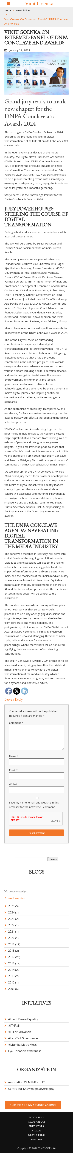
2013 (11, 976)
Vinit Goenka (39, 3)
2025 (11, 906)
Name (13, 756)
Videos (36, 1130)
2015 (11, 963)
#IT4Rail (13, 1025)
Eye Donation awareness (24, 1051)
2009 (11, 989)
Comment (16, 722)
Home (8, 10)
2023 (11, 919)
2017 (11, 957)
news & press (36, 1135)
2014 (11, 970)
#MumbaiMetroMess (22, 1045)
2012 (11, 982)
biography (36, 1117)
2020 (11, 938)
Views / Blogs (36, 1121)
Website (14, 784)
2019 (11, 944)
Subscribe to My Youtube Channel (33, 1105)
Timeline (36, 1139)
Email (13, 770)
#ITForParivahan (19, 1032)
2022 (11, 925)
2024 (11, 912)
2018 (11, 951)
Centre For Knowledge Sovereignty (31, 1089)
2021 (11, 931)
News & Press (23, 10)
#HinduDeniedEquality (23, 1019)
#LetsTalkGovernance (23, 1038)
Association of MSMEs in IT (26, 1082)
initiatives (36, 1126)
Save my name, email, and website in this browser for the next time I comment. (34, 805)
